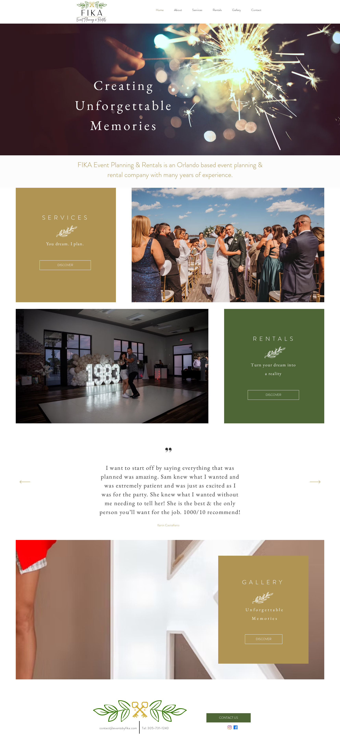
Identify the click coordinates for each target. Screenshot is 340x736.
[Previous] (25, 482)
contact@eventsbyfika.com (118, 728)
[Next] (315, 482)
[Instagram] (230, 727)
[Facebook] (235, 727)
